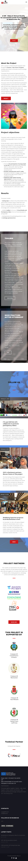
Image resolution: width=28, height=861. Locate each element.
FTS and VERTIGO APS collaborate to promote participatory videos (11, 423)
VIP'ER (3, 825)
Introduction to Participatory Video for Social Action (13, 835)
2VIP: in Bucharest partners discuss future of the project (12, 473)
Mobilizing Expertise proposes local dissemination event (13, 518)
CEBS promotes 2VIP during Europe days (10, 845)
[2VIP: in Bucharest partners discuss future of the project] (14, 458)
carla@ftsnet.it (4, 813)
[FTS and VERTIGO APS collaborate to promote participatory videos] (14, 407)
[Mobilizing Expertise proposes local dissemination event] (14, 503)
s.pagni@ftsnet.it (5, 812)
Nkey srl (18, 855)
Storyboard (9, 825)
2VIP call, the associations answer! (9, 840)
